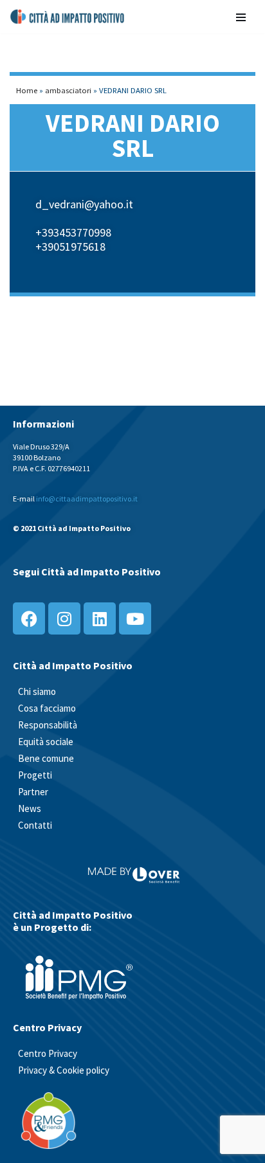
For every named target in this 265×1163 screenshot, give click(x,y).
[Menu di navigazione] (240, 16)
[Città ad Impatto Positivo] (68, 16)
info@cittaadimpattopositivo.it (87, 498)
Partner (33, 792)
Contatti (35, 825)
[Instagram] (64, 618)
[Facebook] (29, 618)
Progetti (35, 775)
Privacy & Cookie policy (63, 1070)
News (29, 808)
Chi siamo (37, 691)
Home (26, 90)
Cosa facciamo (47, 708)
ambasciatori (68, 90)
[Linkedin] (100, 618)
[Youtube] (135, 618)
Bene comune (46, 758)
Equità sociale (45, 741)
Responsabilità (47, 725)
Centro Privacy (47, 1053)
